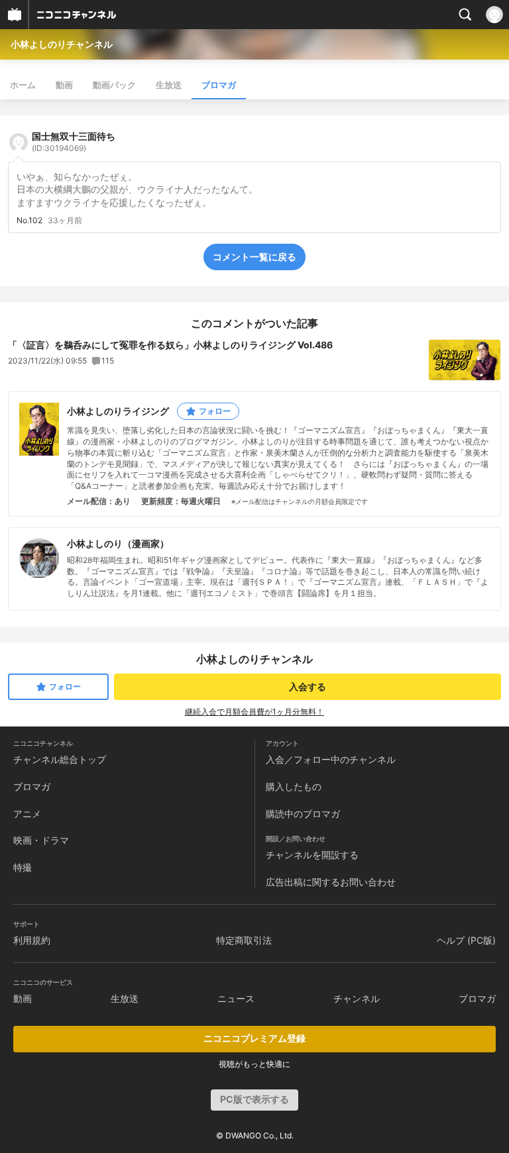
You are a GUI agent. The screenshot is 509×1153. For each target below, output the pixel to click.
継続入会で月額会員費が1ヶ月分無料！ (254, 712)
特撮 (22, 867)
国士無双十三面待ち (73, 141)
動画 (64, 84)
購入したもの (293, 786)
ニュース (235, 998)
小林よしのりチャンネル (62, 44)
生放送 (169, 84)
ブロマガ (218, 84)
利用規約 (31, 940)
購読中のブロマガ (303, 813)
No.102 (29, 221)
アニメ (27, 813)
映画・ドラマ (41, 840)
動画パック (114, 84)
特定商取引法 (244, 940)
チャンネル (356, 998)
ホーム (23, 84)
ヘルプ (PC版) (466, 940)
